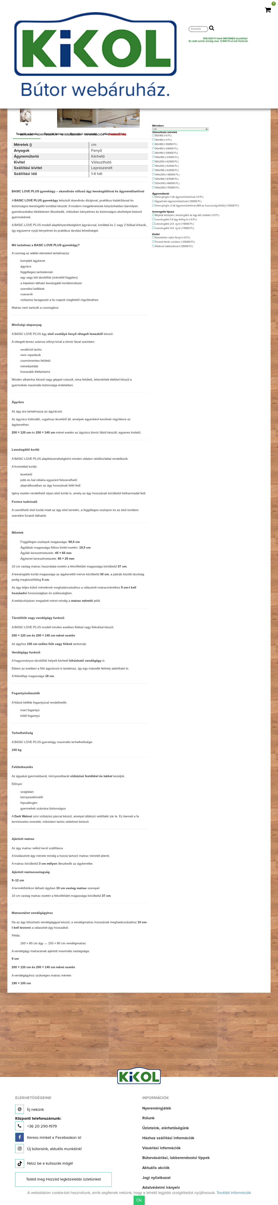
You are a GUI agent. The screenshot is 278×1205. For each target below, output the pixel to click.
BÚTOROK (26, 134)
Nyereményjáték (156, 1108)
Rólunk (148, 1118)
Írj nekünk (35, 1110)
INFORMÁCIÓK (94, 134)
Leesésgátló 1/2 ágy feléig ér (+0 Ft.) (175, 219)
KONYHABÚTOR (47, 134)
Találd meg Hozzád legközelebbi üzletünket (63, 1179)
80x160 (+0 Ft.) (163, 135)
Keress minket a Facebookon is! (53, 1138)
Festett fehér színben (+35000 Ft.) (174, 242)
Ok (139, 1200)
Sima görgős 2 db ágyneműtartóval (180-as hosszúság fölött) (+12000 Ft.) (196, 205)
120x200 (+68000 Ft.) (166, 183)
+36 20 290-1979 (38, 1123)
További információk (234, 1193)
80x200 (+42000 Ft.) (166, 161)
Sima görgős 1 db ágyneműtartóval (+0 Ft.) (179, 197)
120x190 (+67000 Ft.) (166, 179)
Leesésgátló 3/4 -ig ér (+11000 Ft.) (174, 228)
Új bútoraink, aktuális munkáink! (54, 1149)
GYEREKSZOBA (71, 134)
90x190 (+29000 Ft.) (166, 153)
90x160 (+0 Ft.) (163, 140)
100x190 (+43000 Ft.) (166, 170)
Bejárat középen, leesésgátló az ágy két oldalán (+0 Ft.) (186, 215)
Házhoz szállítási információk (168, 1138)
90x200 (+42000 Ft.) (166, 166)
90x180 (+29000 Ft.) (166, 148)
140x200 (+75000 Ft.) (166, 187)
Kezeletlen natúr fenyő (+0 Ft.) (172, 237)
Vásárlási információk (161, 1148)
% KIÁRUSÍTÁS (117, 134)
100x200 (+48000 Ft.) (166, 174)
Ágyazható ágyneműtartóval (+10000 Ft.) (178, 201)
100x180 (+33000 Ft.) (166, 157)
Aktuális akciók (156, 1168)
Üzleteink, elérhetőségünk (165, 1128)
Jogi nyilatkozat (156, 1178)
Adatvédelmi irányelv (161, 1188)
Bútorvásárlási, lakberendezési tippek (176, 1158)
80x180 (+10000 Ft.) (165, 144)
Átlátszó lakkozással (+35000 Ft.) (173, 246)
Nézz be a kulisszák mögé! (50, 1163)
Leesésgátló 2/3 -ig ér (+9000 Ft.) (174, 224)
